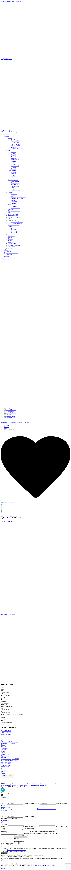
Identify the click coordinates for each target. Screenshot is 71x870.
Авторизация (4, 820)
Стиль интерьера (13, 180)
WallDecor (14, 147)
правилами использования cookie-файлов (43, 865)
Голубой (13, 155)
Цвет (9, 150)
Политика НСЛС (6, 762)
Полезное (10, 242)
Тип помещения (12, 170)
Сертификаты (12, 243)
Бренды (10, 138)
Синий (13, 164)
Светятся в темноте (13, 225)
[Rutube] (7, 1)
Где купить (7, 251)
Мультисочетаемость (14, 217)
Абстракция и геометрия (18, 197)
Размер (10, 226)
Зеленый (13, 158)
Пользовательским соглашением (46, 809)
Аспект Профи (15, 144)
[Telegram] (13, 1)
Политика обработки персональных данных (14, 785)
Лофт (12, 187)
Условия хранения (6, 763)
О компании (11, 236)
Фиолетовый (15, 166)
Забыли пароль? (5, 807)
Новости (10, 239)
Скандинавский (16, 190)
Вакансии (7, 256)
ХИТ (9, 218)
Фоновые (14, 194)
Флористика (14, 195)
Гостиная (13, 172)
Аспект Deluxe (15, 141)
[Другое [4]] (20, 843)
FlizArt (10, 212)
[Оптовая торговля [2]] (20, 840)
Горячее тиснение (16, 223)
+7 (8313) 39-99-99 (6, 765)
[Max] (19, 1)
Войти (3, 805)
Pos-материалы (12, 246)
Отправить (4, 853)
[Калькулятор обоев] (7, 259)
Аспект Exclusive (16, 142)
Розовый (13, 152)
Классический (15, 181)
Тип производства (13, 220)
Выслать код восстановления (9, 818)
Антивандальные (13, 214)
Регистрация (4, 810)
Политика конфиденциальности (36, 785)
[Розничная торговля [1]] (20, 838)
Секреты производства (14, 245)
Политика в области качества (9, 760)
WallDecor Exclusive (17, 148)
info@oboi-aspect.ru (6, 766)
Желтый (13, 156)
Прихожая (14, 176)
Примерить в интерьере (11, 253)
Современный (15, 183)
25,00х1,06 (14, 231)
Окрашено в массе (13, 215)
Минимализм (15, 186)
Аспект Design (15, 145)
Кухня (13, 175)
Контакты (10, 248)
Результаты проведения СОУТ (10, 759)
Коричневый (15, 159)
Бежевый (13, 167)
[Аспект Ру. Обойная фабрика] (10, 132)
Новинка (10, 209)
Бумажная (14, 206)
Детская (13, 173)
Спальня (13, 178)
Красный (13, 161)
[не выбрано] (20, 837)
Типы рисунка (12, 192)
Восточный (14, 184)
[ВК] (2, 1)
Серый (13, 162)
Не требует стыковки (14, 211)
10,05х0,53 (14, 229)
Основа (10, 204)
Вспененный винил (17, 222)
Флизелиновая (15, 208)
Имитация (14, 203)
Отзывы (10, 240)
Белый (13, 153)
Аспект (13, 139)
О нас (6, 234)
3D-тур (6, 250)
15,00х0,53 (14, 228)
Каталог (6, 134)
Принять (3, 868)
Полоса (13, 200)
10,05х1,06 (14, 232)
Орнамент (14, 201)
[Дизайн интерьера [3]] (20, 841)
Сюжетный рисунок (17, 198)
